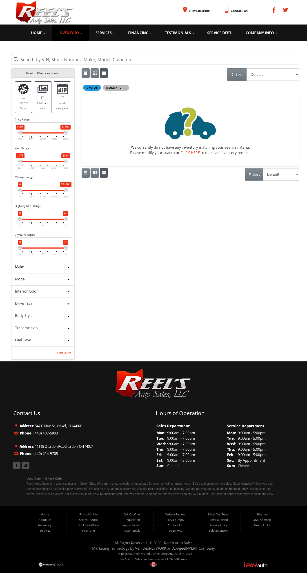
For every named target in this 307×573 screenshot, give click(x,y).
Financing (138, 32)
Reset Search (64, 352)
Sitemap (262, 514)
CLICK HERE (190, 152)
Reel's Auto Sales (178, 542)
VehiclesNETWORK (150, 548)
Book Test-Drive (88, 525)
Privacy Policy (218, 525)
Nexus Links (262, 525)
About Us (45, 520)
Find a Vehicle (88, 514)
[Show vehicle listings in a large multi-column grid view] (95, 73)
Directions (175, 530)
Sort (239, 74)
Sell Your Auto (88, 520)
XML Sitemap (262, 520)
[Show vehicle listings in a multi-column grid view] (104, 73)
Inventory (69, 32)
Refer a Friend (218, 520)
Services (104, 32)
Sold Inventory (219, 530)
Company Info (260, 32)
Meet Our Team (218, 514)
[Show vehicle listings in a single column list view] (86, 73)
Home (37, 32)
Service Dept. (219, 32)
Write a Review (175, 514)
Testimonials (178, 32)
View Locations (199, 11)
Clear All (92, 87)
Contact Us (239, 11)
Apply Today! (131, 525)
